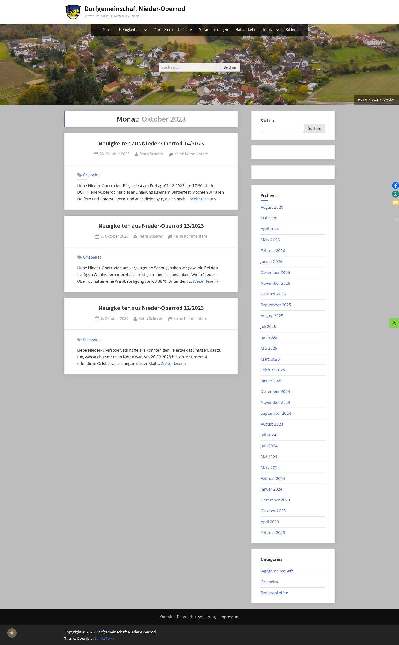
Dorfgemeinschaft (169, 29)
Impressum (229, 616)
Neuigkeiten (129, 29)
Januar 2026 (271, 261)
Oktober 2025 (273, 293)
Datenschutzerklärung (196, 616)
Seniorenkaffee (274, 592)
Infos (267, 29)
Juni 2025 (269, 337)
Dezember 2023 (275, 500)
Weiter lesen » (203, 199)
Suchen (267, 120)
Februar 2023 (273, 532)
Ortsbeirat (92, 174)
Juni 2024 (269, 445)
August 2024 (272, 424)
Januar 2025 (271, 380)
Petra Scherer (151, 153)
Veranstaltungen (213, 29)
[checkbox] (12, 633)
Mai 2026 (269, 218)
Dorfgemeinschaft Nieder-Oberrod (135, 8)
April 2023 (270, 521)
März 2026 (270, 239)
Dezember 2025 (275, 272)
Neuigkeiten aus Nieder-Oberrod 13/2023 (151, 225)
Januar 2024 (271, 489)
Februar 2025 (273, 370)
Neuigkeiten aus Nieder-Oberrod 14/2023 (151, 143)
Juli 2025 (268, 326)
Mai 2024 (269, 456)
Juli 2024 (268, 435)
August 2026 (272, 207)
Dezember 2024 (275, 391)
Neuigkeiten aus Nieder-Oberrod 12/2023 (151, 308)
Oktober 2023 (273, 510)
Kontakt (166, 616)
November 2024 (275, 402)
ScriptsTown (104, 638)
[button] (395, 185)
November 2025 (275, 283)
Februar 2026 (273, 250)
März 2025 (270, 359)
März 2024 (270, 467)
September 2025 (276, 304)
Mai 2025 (269, 348)
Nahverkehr (245, 29)
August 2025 (272, 315)
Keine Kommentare (191, 154)
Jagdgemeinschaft (277, 571)
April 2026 (270, 228)
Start (107, 29)
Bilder (291, 29)
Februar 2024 (273, 478)
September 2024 (276, 413)
